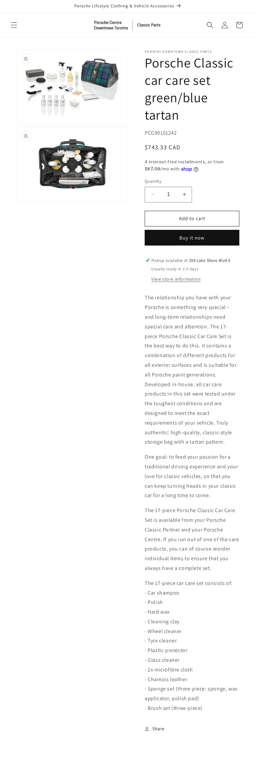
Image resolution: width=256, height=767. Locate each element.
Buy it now (192, 238)
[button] (14, 25)
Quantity (153, 181)
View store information (176, 279)
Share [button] (158, 729)
